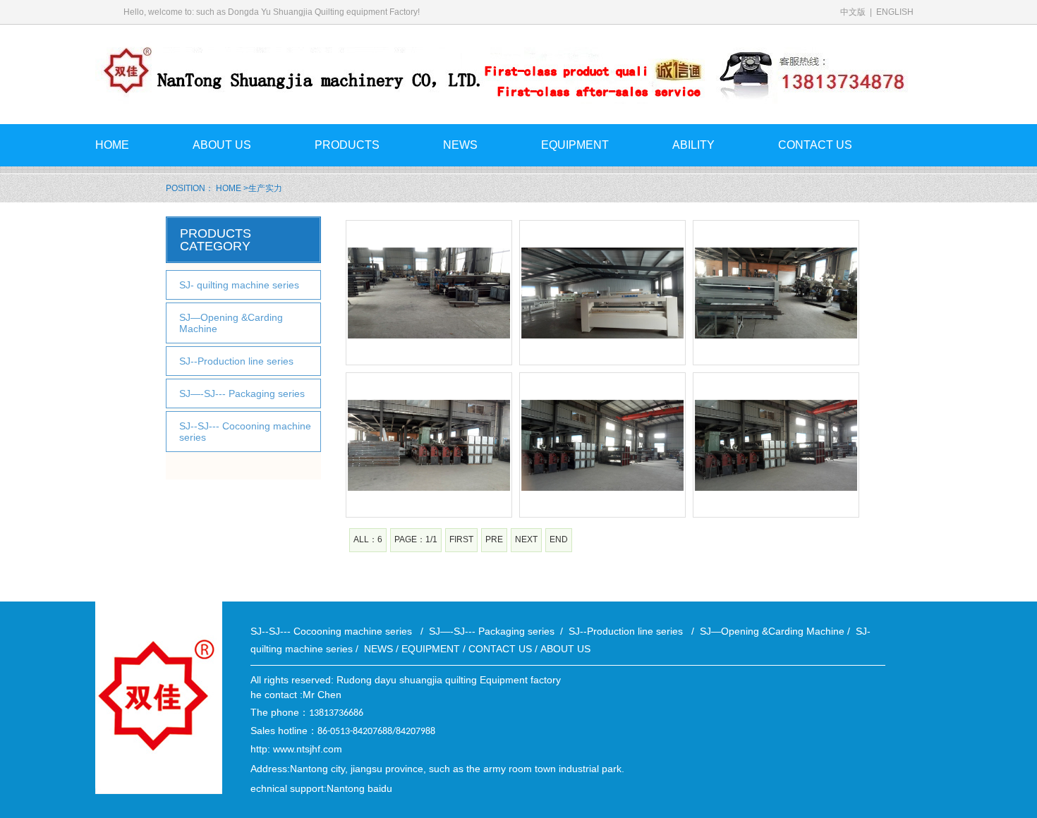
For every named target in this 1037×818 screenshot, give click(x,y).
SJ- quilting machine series (239, 285)
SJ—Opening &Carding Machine (231, 323)
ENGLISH (895, 12)
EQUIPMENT (575, 145)
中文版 (854, 12)
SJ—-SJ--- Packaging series (243, 393)
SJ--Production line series (239, 361)
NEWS (460, 145)
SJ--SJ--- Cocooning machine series (245, 431)
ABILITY (693, 145)
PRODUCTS (347, 145)
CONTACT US (815, 145)
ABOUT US (222, 145)
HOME (112, 145)
